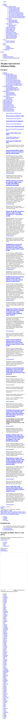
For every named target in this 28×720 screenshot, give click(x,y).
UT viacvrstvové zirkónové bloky (16, 15)
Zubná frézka (9, 18)
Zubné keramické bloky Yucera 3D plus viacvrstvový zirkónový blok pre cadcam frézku (15, 152)
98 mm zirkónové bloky (13, 513)
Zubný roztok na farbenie (11, 37)
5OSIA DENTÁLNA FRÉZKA (14, 121)
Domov (5, 4)
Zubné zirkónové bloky (11, 6)
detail (12, 173)
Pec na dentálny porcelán (11, 34)
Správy (4, 39)
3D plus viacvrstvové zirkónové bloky (17, 16)
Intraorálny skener (12, 25)
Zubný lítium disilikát (7, 86)
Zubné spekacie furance (11, 32)
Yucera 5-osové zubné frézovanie (15, 126)
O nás (4, 44)
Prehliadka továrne (10, 48)
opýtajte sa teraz (4, 539)
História (7, 45)
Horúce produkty (4, 510)
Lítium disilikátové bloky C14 (12, 88)
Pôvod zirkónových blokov (16, 511)
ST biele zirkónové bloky (14, 9)
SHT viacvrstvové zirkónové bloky (16, 13)
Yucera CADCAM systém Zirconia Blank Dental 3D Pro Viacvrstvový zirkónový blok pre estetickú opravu (15, 489)
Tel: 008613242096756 (8, 529)
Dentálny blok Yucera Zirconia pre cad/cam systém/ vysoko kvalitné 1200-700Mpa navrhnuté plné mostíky (14, 183)
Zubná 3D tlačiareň (10, 31)
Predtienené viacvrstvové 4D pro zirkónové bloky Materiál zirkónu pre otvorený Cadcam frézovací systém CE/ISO (15, 279)
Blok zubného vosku (5, 511)
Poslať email (3, 549)
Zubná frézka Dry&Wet (14, 22)
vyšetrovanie (8, 173)
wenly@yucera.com (7, 528)
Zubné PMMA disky (10, 29)
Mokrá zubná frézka (13, 21)
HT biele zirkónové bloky (14, 7)
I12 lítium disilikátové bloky (12, 87)
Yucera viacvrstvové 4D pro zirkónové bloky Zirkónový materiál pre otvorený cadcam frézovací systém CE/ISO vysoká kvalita (15, 342)
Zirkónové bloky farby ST (14, 11)
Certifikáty (8, 47)
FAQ (4, 43)
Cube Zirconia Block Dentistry (12, 514)
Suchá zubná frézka (13, 20)
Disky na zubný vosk (10, 28)
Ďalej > (3, 506)
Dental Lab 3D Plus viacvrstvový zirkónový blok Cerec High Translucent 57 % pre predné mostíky (15, 214)
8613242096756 (4, 550)
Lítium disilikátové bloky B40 (12, 90)
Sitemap (10, 510)
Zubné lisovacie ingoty (11, 27)
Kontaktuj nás (6, 49)
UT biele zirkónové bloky (14, 10)
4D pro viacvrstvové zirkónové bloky (17, 17)
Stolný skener (12, 26)
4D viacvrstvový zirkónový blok (15, 116)
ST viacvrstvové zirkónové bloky (16, 12)
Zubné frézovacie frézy (8, 108)
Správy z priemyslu (10, 42)
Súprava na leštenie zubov (11, 36)
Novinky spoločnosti (10, 41)
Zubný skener (9, 23)
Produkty (5, 5)
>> (6, 506)
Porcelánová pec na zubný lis (12, 33)
